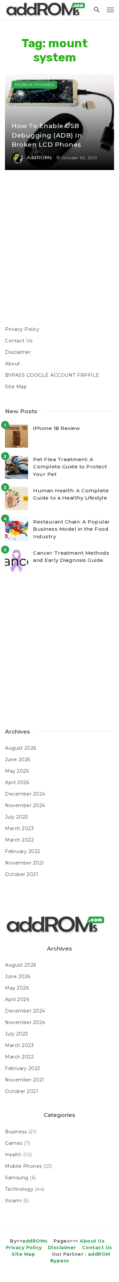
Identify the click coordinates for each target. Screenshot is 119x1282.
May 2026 (17, 771)
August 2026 (20, 748)
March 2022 (19, 840)
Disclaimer (18, 352)
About (12, 364)
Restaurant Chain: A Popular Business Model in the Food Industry (71, 529)
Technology (19, 1189)
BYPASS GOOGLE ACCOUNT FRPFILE (52, 375)
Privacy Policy (22, 329)
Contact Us (18, 341)
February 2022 (22, 851)
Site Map (16, 387)
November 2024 (25, 805)
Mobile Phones (34, 84)
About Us (92, 1241)
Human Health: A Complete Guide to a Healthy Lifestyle (71, 494)
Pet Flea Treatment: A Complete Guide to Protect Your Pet (70, 466)
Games (13, 1143)
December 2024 (25, 794)
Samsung (16, 1178)
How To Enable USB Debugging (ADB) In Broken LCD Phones (47, 135)
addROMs (39, 157)
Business (16, 1132)
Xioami (13, 1201)
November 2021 (24, 863)
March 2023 (19, 828)
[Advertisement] (59, 249)
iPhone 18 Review (56, 428)
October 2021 (21, 874)
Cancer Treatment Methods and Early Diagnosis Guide (71, 557)
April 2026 (17, 782)
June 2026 (17, 759)
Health (13, 1155)
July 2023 (16, 817)
